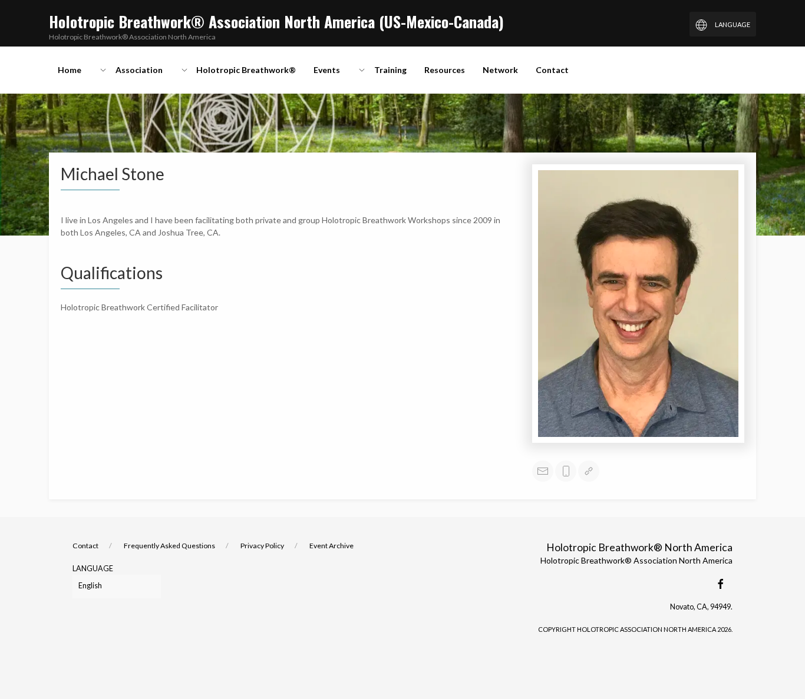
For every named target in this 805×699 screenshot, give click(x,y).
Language (92, 568)
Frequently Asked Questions (169, 545)
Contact (85, 545)
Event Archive (331, 545)
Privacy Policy (262, 545)
